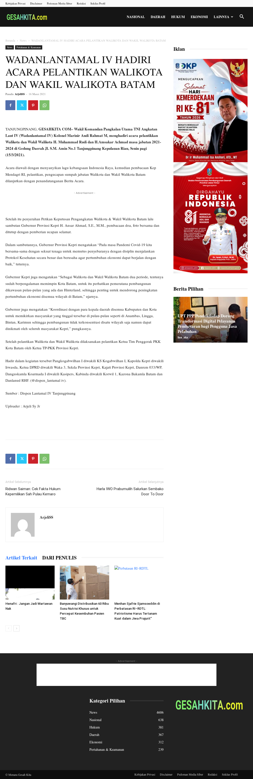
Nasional (136, 16)
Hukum (178, 16)
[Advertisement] (84, 203)
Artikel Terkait (21, 557)
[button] (242, 17)
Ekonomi (199, 16)
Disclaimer (36, 3)
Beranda (10, 40)
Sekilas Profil (97, 3)
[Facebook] (10, 105)
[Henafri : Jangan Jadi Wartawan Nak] (30, 583)
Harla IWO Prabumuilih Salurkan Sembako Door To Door (130, 491)
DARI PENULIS (59, 557)
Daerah (158, 16)
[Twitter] (22, 105)
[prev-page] (8, 628)
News (23, 40)
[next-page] (16, 628)
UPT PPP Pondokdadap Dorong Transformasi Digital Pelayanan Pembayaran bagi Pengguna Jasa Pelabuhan (207, 323)
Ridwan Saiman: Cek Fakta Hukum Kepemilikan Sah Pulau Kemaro (33, 491)
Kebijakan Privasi (15, 3)
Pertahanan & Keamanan (29, 47)
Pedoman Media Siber (59, 3)
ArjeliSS (20, 94)
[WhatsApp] (44, 105)
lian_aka (183, 337)
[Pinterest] (33, 105)
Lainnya (221, 16)
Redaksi (81, 3)
